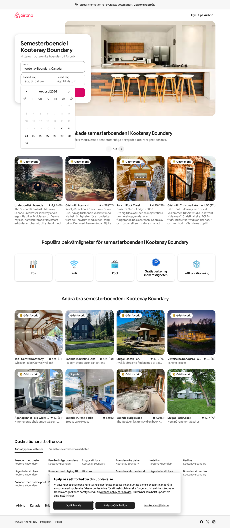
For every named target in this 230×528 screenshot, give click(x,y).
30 (69, 136)
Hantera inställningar (156, 505)
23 (69, 128)
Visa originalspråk (144, 4)
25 (33, 136)
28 (54, 136)
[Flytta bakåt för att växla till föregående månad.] (27, 92)
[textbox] (36, 81)
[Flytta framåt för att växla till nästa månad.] (69, 92)
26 (40, 136)
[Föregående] (109, 149)
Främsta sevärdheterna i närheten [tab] (69, 449)
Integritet (45, 521)
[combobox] (52, 68)
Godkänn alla (73, 505)
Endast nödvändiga (115, 505)
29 (62, 136)
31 (26, 143)
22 (62, 128)
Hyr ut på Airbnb (202, 15)
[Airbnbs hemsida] (24, 15)
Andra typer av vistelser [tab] (29, 449)
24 (26, 136)
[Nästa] (121, 149)
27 (47, 136)
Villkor (58, 521)
